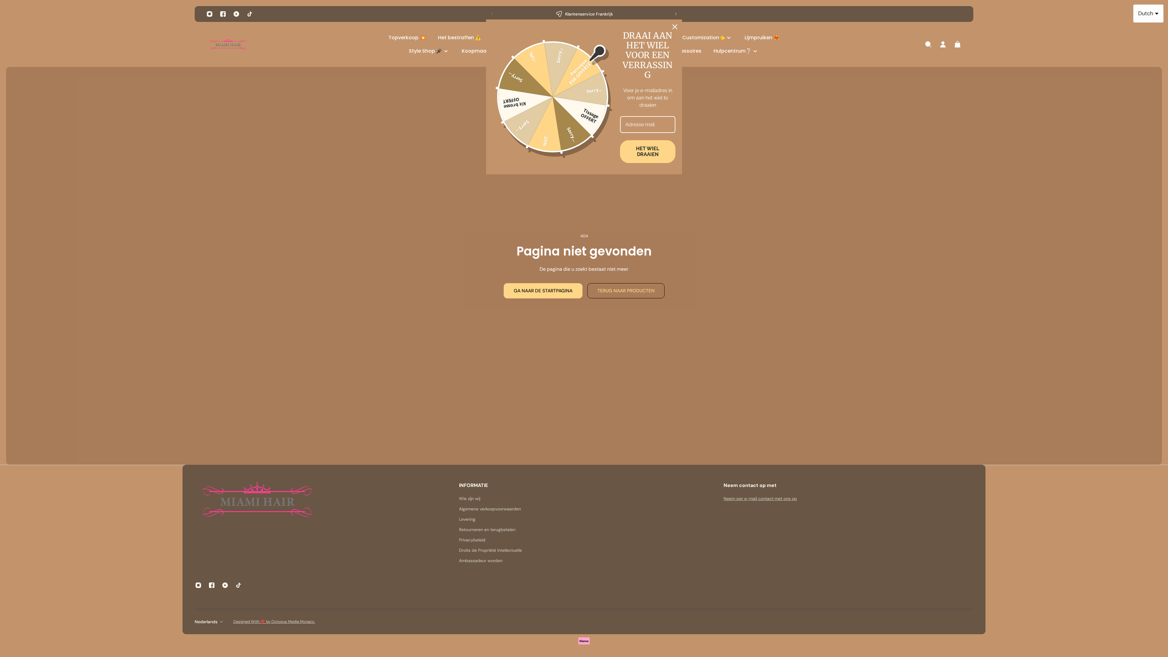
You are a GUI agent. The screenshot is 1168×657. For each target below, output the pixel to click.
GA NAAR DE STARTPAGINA (543, 291)
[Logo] (228, 44)
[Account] (943, 44)
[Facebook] (223, 14)
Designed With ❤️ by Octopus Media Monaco (274, 621)
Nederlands (206, 621)
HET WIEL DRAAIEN (647, 151)
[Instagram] (209, 14)
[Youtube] (236, 14)
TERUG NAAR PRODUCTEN (626, 291)
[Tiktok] (249, 14)
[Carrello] (957, 44)
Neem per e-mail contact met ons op (760, 498)
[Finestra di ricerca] (928, 44)
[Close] (675, 26)
